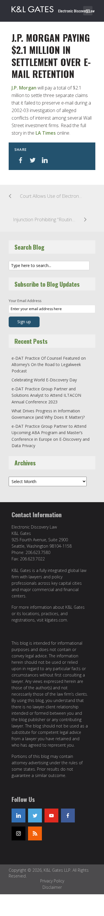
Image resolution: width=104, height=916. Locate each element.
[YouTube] (51, 815)
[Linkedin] (18, 815)
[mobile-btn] (87, 10)
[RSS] (35, 833)
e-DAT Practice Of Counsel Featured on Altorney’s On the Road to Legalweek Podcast (49, 364)
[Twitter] (35, 815)
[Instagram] (18, 833)
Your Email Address (25, 300)
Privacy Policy (52, 881)
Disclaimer (52, 887)
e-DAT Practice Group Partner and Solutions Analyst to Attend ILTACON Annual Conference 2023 (46, 395)
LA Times (46, 133)
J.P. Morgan (24, 88)
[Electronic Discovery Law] (53, 8)
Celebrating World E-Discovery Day (44, 380)
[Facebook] (68, 815)
